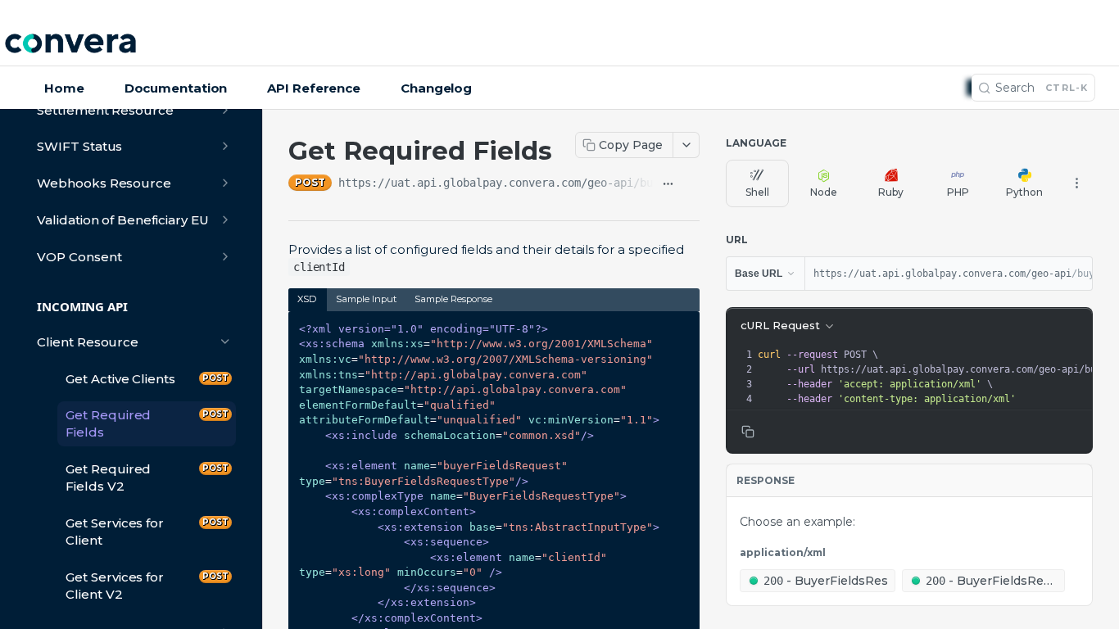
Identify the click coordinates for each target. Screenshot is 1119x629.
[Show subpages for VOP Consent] (225, 256)
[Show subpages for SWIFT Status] (225, 145)
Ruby (891, 192)
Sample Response (453, 299)
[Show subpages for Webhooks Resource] (225, 182)
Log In (1082, 45)
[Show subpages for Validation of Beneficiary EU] (225, 219)
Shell (757, 192)
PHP (958, 192)
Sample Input (366, 299)
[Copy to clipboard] (691, 184)
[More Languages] (1076, 183)
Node (823, 192)
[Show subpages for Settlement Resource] (225, 109)
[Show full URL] (668, 184)
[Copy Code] (680, 325)
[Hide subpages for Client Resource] (225, 341)
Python (1024, 192)
